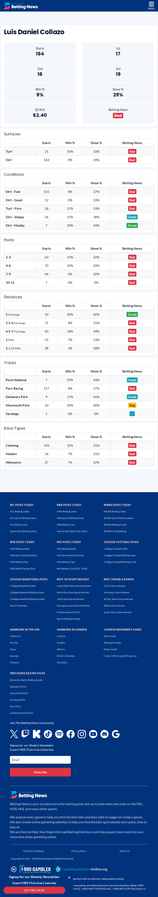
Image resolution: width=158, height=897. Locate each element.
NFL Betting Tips (19, 524)
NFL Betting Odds (19, 511)
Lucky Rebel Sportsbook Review (74, 585)
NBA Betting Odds (67, 511)
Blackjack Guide (112, 642)
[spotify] (59, 734)
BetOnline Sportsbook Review (73, 592)
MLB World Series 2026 (22, 568)
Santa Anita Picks (19, 693)
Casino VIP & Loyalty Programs (120, 655)
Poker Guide (110, 649)
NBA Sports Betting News (70, 518)
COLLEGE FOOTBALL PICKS (121, 542)
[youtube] (93, 734)
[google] (116, 734)
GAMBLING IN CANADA (72, 629)
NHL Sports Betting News (70, 555)
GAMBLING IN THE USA (25, 629)
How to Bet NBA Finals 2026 (72, 531)
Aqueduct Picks (18, 686)
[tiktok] (48, 734)
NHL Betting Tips (66, 561)
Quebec (61, 642)
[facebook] (70, 734)
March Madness (18, 605)
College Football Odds (116, 548)
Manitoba (62, 662)
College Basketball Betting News (27, 592)
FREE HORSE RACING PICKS (27, 673)
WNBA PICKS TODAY (117, 505)
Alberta (61, 649)
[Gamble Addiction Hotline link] (81, 869)
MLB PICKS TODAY (22, 542)
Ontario (61, 636)
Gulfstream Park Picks (21, 712)
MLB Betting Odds (20, 548)
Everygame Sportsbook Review (73, 605)
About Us (125, 851)
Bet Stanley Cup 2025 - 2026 (72, 568)
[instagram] (82, 734)
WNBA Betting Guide (115, 524)
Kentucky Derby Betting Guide (26, 680)
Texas (13, 649)
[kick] (37, 734)
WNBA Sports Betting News (118, 518)
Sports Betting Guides (68, 618)
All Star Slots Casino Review (118, 599)
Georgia (14, 655)
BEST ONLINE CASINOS (119, 579)
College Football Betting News (120, 555)
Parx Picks (15, 706)
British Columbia (66, 655)
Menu (151, 8)
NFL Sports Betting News (23, 518)
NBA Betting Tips (66, 524)
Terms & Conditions (33, 851)
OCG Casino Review (114, 585)
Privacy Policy (78, 851)
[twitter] (14, 734)
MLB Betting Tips (19, 561)
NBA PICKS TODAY (69, 505)
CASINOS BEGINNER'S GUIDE (122, 629)
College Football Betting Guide (120, 561)
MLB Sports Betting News (23, 555)
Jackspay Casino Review (116, 592)
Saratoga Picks (17, 699)
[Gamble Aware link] (30, 869)
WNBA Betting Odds (115, 511)
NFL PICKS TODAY (22, 505)
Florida (14, 642)
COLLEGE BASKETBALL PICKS (29, 579)
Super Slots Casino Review (118, 612)
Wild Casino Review (114, 605)
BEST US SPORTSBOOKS (73, 579)
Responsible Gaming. (113, 878)
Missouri (14, 662)
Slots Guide (110, 636)
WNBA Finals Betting (115, 531)
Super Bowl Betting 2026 (23, 531)
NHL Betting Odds (66, 548)
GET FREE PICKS (34, 890)
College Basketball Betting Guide (27, 599)
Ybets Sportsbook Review (70, 599)
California (15, 636)
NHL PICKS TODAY (69, 542)
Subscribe (40, 772)
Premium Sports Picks (68, 612)
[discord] (104, 734)
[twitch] (25, 734)
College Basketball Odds (23, 585)
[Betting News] (20, 5)
